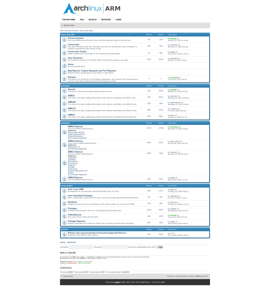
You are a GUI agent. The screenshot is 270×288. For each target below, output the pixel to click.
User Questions (75, 58)
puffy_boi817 (175, 141)
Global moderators (84, 263)
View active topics (86, 30)
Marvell (72, 165)
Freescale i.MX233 (77, 132)
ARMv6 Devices (75, 141)
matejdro (173, 209)
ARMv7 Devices (75, 152)
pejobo (172, 52)
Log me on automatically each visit (141, 247)
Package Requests (76, 221)
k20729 (173, 202)
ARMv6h (72, 102)
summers (173, 96)
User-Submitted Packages (80, 195)
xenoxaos (174, 77)
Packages (72, 208)
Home (70, 64)
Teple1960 (125, 272)
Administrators (72, 263)
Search (92, 20)
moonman (174, 127)
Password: (98, 247)
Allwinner (73, 158)
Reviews (72, 77)
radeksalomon (175, 102)
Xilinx (72, 173)
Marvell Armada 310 (77, 134)
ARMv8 (71, 115)
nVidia (72, 167)
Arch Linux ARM (67, 35)
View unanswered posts (69, 30)
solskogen (174, 58)
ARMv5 (71, 95)
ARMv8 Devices (75, 177)
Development (67, 186)
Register (106, 20)
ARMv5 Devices (75, 126)
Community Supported (78, 138)
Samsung (73, 169)
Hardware (65, 123)
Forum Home (68, 20)
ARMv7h (72, 108)
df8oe (172, 190)
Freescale (73, 163)
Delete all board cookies (185, 276)
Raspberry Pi (75, 147)
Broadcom (74, 161)
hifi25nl (172, 178)
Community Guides (77, 51)
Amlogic (73, 159)
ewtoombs (174, 45)
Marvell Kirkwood (76, 136)
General (71, 89)
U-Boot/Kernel (74, 215)
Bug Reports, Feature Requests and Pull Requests (92, 71)
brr (171, 233)
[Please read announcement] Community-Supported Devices (97, 233)
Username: (64, 247)
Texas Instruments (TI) (78, 171)
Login (118, 20)
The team (170, 276)
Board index (69, 25)
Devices (64, 229)
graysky (173, 38)
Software (65, 86)
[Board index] (92, 13)
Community (73, 44)
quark (172, 115)
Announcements (76, 38)
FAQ (82, 20)
